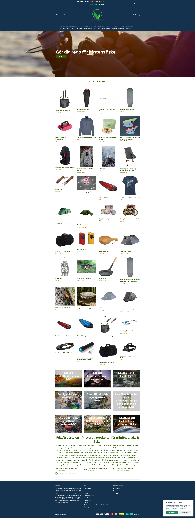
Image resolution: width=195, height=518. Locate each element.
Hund (131, 26)
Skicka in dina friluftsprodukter (69, 26)
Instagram (117, 491)
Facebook (117, 488)
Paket (94, 26)
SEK (65, 3)
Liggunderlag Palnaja (127, 109)
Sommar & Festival (130, 28)
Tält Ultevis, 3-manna (83, 225)
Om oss (86, 502)
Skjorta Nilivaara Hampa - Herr (86, 137)
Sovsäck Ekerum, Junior (62, 336)
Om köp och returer (89, 495)
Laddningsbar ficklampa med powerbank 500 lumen (86, 358)
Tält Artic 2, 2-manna (61, 224)
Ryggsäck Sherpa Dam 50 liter (64, 167)
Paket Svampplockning (106, 336)
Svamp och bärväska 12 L (63, 110)
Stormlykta (58, 278)
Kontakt (86, 491)
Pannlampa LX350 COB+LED (63, 353)
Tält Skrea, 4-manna (105, 308)
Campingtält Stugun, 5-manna (129, 309)
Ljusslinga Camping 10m (84, 192)
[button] (3, 54)
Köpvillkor (86, 497)
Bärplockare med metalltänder (60, 138)
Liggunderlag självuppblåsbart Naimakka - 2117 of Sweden (130, 280)
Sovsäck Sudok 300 (83, 109)
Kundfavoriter (88, 26)
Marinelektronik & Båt (89, 28)
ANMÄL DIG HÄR (161, 58)
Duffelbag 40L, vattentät (62, 251)
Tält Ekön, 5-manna (126, 251)
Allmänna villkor (87, 500)
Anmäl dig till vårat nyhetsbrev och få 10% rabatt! (111, 28)
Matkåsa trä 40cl (104, 251)
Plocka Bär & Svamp (77, 28)
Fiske (122, 26)
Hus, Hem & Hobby (64, 28)
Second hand (101, 26)
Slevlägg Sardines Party (127, 331)
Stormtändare (81, 249)
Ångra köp (86, 507)
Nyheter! (81, 26)
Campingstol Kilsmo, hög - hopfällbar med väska (128, 169)
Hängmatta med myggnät (85, 308)
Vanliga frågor (87, 488)
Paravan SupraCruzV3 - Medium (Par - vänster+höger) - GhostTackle (130, 139)
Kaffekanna (102, 168)
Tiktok (116, 493)
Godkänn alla (171, 512)
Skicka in (86, 493)
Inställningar (185, 512)
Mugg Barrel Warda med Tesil (129, 219)
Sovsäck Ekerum (104, 197)
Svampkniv (58, 189)
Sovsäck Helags (82, 336)
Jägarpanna (102, 278)
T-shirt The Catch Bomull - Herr (130, 197)
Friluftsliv (109, 26)
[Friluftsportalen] (97, 15)
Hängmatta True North (84, 278)
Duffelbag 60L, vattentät (106, 362)
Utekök (116, 26)
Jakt (127, 26)
